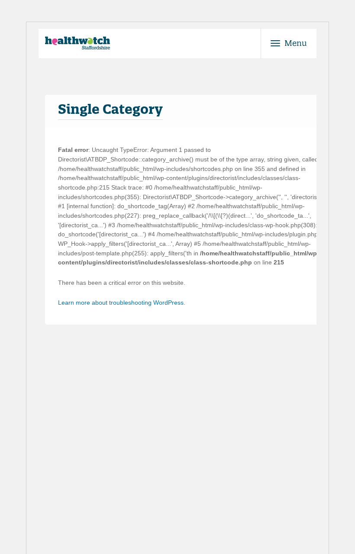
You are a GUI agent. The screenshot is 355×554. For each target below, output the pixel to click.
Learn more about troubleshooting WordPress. (121, 302)
